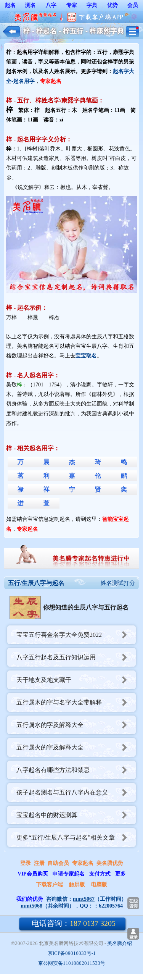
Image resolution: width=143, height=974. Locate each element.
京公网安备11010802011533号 (71, 963)
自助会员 (58, 863)
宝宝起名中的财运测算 (46, 815)
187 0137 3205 (74, 923)
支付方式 (100, 874)
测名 (30, 5)
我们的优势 (29, 899)
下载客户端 (49, 884)
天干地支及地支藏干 (43, 680)
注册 (39, 863)
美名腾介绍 (119, 943)
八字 (51, 5)
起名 (10, 5)
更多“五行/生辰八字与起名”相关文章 (65, 837)
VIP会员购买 (33, 874)
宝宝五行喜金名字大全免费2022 (59, 635)
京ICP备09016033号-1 (72, 953)
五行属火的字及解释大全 (50, 747)
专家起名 (82, 863)
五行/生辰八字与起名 (36, 583)
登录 (25, 863)
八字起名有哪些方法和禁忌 (53, 770)
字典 (92, 5)
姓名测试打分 (118, 583)
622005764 (111, 906)
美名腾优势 (109, 863)
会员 (132, 5)
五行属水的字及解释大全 (50, 725)
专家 (71, 5)
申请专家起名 (69, 874)
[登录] (133, 934)
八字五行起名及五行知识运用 (56, 657)
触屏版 (77, 884)
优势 (112, 5)
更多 (120, 874)
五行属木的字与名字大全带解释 (59, 702)
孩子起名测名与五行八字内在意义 (62, 792)
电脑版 (99, 884)
